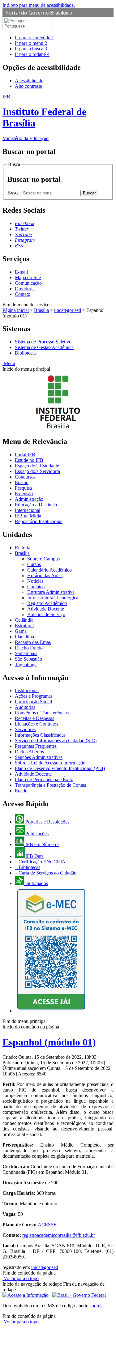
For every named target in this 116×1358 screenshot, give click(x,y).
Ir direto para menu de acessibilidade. (38, 5)
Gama (21, 631)
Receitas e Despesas (34, 718)
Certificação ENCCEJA (41, 861)
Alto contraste (28, 86)
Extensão (24, 493)
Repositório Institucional (38, 521)
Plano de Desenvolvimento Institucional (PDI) (60, 768)
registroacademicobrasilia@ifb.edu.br (58, 1235)
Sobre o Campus (43, 558)
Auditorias (25, 707)
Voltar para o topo (20, 1278)
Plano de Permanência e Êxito (44, 779)
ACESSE (47, 1224)
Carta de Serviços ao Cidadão (46, 872)
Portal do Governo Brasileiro (39, 12)
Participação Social (33, 701)
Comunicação (28, 283)
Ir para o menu (31, 43)
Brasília (41, 310)
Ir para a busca (31, 48)
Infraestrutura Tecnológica (52, 597)
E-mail (21, 272)
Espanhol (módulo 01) (49, 1042)
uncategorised (67, 310)
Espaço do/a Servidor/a (37, 471)
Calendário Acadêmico (49, 570)
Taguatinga (26, 664)
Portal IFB (25, 454)
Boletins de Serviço (46, 614)
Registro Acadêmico (47, 603)
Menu (8, 363)
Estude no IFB (29, 460)
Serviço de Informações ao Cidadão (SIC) (56, 740)
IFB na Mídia (28, 515)
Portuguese (14, 26)
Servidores (25, 729)
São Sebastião (28, 659)
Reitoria (22, 547)
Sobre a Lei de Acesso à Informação (50, 762)
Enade (21, 790)
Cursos (34, 564)
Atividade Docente (45, 608)
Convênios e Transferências (42, 712)
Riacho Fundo (29, 647)
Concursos (25, 476)
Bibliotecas (26, 352)
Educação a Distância (36, 504)
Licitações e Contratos (36, 723)
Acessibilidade (29, 80)
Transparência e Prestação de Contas (50, 785)
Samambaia (26, 653)
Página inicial (15, 310)
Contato (22, 294)
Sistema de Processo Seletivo (43, 341)
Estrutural (24, 625)
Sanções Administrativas (38, 757)
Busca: (14, 192)
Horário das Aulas (44, 575)
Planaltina (24, 636)
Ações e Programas (34, 696)
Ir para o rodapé (32, 54)
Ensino (21, 482)
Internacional (27, 510)
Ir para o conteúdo (34, 37)
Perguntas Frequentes (36, 746)
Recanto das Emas (33, 642)
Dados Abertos (29, 751)
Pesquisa (23, 488)
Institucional (27, 690)
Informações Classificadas (40, 735)
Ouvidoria (25, 288)
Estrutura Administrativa (51, 592)
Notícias (35, 581)
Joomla (97, 1305)
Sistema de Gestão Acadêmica (44, 347)
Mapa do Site (28, 277)
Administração (29, 499)
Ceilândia (24, 620)
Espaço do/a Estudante (37, 465)
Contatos (36, 586)
